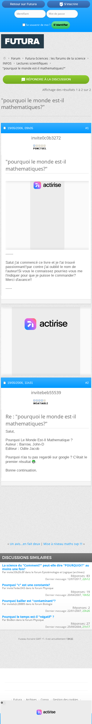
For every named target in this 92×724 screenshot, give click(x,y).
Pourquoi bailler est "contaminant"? (29, 601)
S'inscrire (68, 4)
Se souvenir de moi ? (37, 25)
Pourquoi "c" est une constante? (26, 585)
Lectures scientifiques (32, 63)
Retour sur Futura (23, 4)
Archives (31, 699)
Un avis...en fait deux (25, 544)
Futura (17, 699)
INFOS (7, 63)
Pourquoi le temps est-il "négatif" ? (28, 617)
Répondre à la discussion (46, 79)
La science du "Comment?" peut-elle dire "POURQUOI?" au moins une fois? (45, 567)
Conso (45, 699)
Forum (15, 58)
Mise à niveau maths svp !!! (62, 544)
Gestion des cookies (65, 699)
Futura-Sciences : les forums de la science (55, 58)
